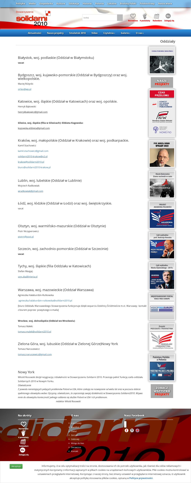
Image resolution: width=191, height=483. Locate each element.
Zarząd (74, 435)
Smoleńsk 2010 (77, 33)
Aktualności (34, 33)
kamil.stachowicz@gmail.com (33, 151)
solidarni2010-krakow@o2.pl (33, 156)
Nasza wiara (165, 3)
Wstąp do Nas (77, 443)
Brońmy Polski (128, 3)
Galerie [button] (125, 33)
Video (94, 33)
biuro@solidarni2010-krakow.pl (34, 167)
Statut (74, 431)
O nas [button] (139, 33)
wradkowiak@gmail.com (30, 191)
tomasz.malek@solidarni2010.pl (34, 331)
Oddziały (75, 439)
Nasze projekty (55, 33)
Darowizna (76, 447)
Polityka (20, 3)
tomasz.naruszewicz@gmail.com (35, 354)
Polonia (99, 3)
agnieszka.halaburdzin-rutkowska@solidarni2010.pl (45, 300)
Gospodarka (46, 3)
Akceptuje (16, 466)
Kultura (60, 3)
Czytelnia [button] (108, 33)
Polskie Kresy (147, 3)
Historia (87, 3)
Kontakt (74, 451)
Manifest (75, 427)
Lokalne (111, 3)
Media (32, 3)
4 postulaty (76, 423)
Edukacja (74, 3)
